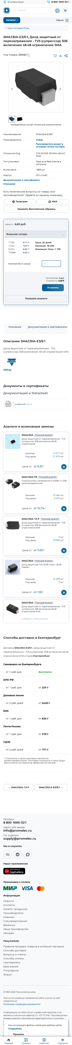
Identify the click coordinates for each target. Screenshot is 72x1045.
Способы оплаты (13, 959)
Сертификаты (11, 963)
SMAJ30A (37, 435)
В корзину (53, 288)
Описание (9, 184)
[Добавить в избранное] (55, 55)
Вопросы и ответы (14, 955)
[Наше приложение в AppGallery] (14, 872)
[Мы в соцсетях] (7, 854)
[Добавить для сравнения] (60, 55)
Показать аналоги (36, 299)
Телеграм (21, 202)
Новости (8, 901)
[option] (36, 87)
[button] (12, 89)
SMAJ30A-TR (39, 477)
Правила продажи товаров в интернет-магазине (33, 946)
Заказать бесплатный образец (36, 209)
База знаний (10, 967)
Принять (18, 1034)
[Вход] (57, 10)
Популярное (11, 971)
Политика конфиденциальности (21, 1004)
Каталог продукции (15, 909)
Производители (13, 913)
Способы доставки (14, 950)
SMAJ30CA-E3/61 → (51, 787)
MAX (54, 202)
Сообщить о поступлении (35, 619)
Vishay (39, 140)
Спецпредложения (15, 921)
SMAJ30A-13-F (40, 519)
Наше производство (15, 929)
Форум (7, 975)
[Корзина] (65, 10)
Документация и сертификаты (21, 180)
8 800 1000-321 (14, 822)
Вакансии (9, 925)
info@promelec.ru (17, 830)
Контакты (9, 905)
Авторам (8, 933)
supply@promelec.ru (19, 838)
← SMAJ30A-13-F (18, 787)
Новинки (8, 917)
